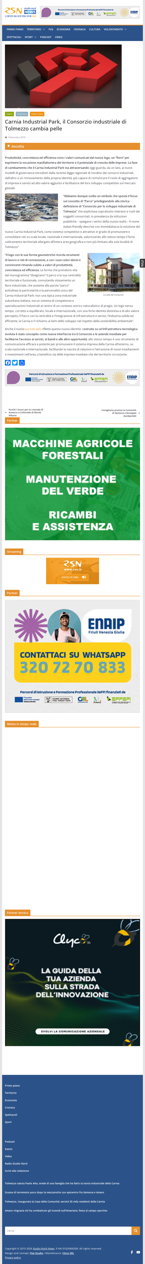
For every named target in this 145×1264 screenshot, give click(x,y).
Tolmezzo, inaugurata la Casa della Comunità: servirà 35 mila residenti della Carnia (55, 1201)
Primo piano (15, 29)
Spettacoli (14, 37)
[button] (43, 29)
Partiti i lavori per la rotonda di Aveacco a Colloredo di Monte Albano (26, 412)
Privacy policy (13, 1257)
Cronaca (80, 29)
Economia (63, 29)
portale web (33, 329)
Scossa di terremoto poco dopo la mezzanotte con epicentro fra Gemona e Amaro (54, 1192)
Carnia (9, 114)
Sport (29, 37)
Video (58, 37)
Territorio (34, 29)
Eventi (8, 1149)
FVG (51, 29)
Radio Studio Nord (16, 1163)
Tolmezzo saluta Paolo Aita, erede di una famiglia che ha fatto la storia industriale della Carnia (62, 1183)
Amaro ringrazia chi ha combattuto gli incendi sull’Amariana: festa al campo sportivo (56, 1210)
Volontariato (113, 29)
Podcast (45, 37)
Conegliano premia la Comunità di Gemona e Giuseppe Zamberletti (119, 413)
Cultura (94, 29)
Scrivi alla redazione (17, 1170)
